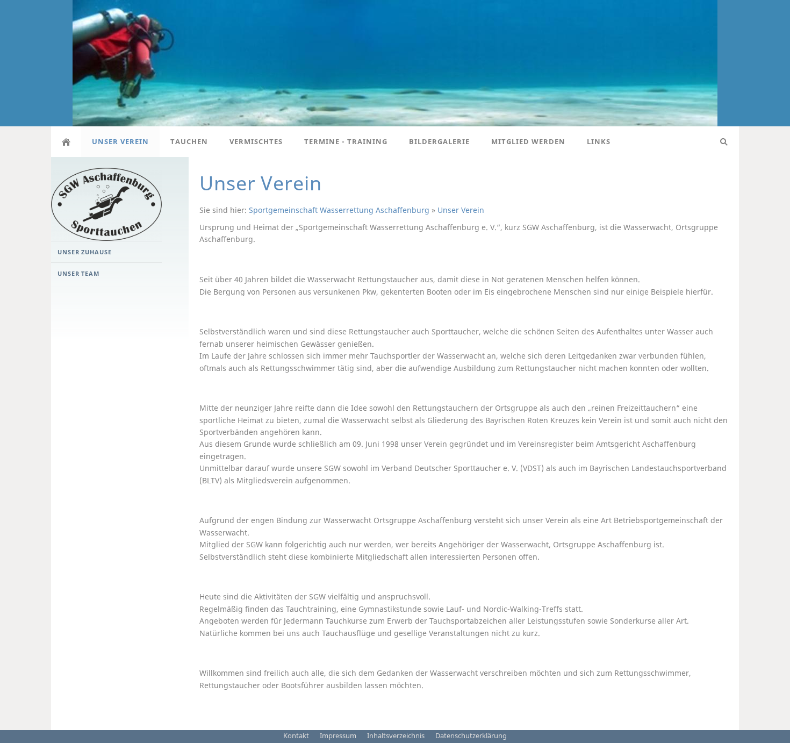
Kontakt (296, 735)
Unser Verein (460, 210)
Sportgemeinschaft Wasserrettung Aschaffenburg (339, 210)
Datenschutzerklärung (471, 735)
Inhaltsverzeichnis (396, 735)
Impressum (338, 735)
